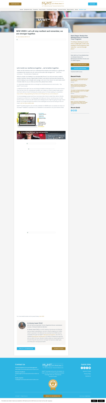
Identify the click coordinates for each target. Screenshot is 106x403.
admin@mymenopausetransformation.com (27, 369)
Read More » (72, 82)
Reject (94, 401)
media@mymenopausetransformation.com (27, 379)
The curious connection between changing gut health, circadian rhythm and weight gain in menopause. (80, 91)
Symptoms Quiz (28, 9)
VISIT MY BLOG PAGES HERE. (27, 103)
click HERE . (42, 316)
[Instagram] (87, 368)
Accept (101, 401)
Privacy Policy (87, 374)
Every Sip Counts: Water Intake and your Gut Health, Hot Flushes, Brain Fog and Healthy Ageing (79, 79)
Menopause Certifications (38, 336)
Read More (50, 400)
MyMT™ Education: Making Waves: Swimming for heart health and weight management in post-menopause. (79, 102)
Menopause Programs (49, 334)
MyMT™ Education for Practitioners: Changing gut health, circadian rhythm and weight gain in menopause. (79, 96)
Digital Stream (87, 396)
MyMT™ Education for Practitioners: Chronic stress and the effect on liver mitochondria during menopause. (79, 85)
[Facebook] (72, 110)
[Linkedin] (76, 110)
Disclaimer (88, 376)
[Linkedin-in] (84, 368)
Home (21, 9)
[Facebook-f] (82, 368)
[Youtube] (74, 110)
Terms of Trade (87, 371)
